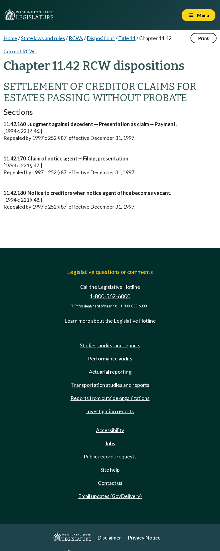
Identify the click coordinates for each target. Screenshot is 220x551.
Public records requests (110, 456)
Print (203, 38)
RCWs (76, 38)
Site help (110, 469)
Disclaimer (109, 537)
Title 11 (126, 38)
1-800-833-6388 (133, 306)
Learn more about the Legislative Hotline (110, 320)
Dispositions (101, 38)
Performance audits (110, 358)
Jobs (110, 443)
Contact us (110, 483)
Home (10, 38)
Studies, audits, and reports (110, 345)
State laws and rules (43, 38)
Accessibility (110, 430)
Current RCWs (20, 51)
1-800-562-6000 (110, 296)
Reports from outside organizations (110, 398)
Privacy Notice (144, 537)
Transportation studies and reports (110, 385)
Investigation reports (110, 411)
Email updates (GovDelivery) (110, 496)
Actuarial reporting (110, 371)
